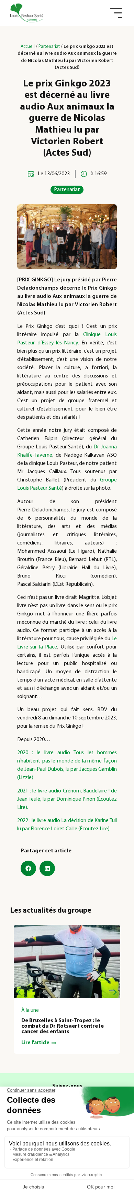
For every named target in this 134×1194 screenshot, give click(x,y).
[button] (116, 13)
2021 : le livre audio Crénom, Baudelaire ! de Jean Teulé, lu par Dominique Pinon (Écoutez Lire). (67, 799)
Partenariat (49, 46)
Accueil (28, 46)
